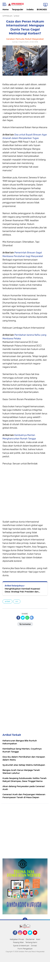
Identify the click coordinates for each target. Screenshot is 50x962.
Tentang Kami (31, 942)
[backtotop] (25, 920)
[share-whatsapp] (27, 618)
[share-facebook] (18, 618)
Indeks (30, 9)
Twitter (31, 936)
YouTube (37, 936)
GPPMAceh (7, 16)
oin (16, 601)
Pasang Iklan (18, 942)
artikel (7, 601)
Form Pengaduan (25, 949)
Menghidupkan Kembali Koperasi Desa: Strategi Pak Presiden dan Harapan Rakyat (22, 590)
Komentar (26, 624)
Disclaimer (30, 939)
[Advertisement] (25, 490)
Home (5, 9)
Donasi (34, 946)
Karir (38, 939)
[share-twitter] (23, 618)
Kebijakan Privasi (17, 939)
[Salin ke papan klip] (32, 618)
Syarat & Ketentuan (21, 946)
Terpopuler (17, 9)
